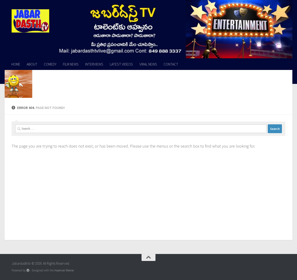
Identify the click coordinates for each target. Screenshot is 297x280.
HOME (15, 64)
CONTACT (171, 64)
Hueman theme (64, 270)
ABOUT (32, 64)
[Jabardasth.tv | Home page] (30, 21)
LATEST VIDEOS (121, 64)
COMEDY (50, 64)
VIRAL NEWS (148, 64)
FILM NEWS (71, 64)
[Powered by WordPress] (27, 270)
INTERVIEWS (94, 64)
